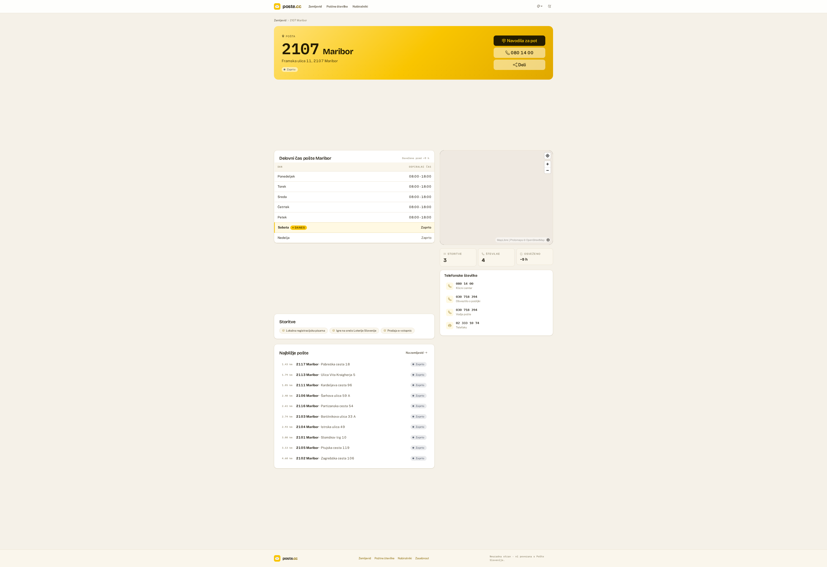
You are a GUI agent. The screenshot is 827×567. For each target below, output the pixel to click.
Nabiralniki (360, 6)
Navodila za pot (522, 40)
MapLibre (502, 240)
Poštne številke (337, 6)
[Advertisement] (403, 115)
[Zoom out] (547, 170)
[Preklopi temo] (549, 6)
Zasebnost (422, 558)
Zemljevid (315, 6)
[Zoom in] (547, 164)
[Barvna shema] (539, 6)
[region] (496, 197)
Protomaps (516, 240)
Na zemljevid (414, 352)
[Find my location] (547, 156)
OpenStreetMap (535, 240)
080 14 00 (522, 52)
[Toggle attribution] (548, 240)
